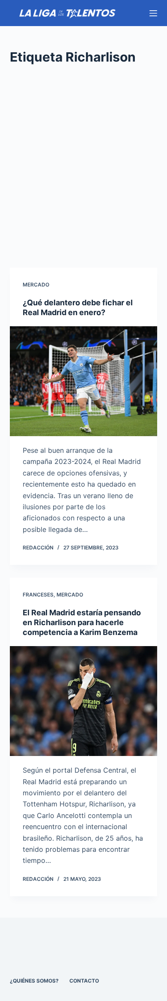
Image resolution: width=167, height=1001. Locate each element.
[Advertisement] (83, 167)
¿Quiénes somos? (34, 980)
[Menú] (153, 13)
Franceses (38, 594)
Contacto (84, 980)
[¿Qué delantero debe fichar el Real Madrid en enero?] (83, 381)
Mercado (36, 284)
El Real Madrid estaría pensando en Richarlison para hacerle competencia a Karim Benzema (82, 622)
